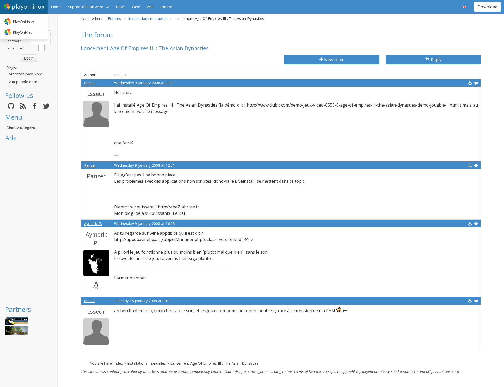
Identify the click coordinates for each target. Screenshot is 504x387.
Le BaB (180, 213)
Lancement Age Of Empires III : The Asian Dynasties (214, 363)
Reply (436, 59)
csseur (89, 82)
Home (56, 6)
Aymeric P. (93, 223)
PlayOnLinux (23, 21)
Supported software (85, 6)
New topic (334, 59)
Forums (166, 6)
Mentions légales (21, 127)
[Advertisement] (28, 223)
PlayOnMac (22, 32)
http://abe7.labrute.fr (178, 207)
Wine (136, 6)
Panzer (90, 165)
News (120, 6)
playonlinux (28, 6)
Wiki (149, 6)
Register (14, 67)
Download (487, 7)
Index (118, 363)
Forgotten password (25, 73)
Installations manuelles (147, 18)
